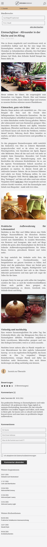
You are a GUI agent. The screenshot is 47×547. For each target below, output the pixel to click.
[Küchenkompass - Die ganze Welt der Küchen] (23, 3)
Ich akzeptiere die (20, 456)
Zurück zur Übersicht (17, 371)
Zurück (5, 8)
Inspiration (23, 8)
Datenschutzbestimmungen (26, 456)
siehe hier (33, 177)
